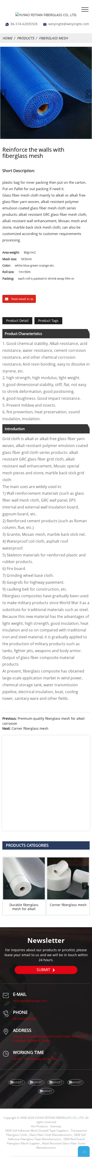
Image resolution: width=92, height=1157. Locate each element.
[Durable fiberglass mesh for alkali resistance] (24, 878)
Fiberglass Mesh (53, 38)
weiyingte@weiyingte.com (68, 24)
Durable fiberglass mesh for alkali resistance (23, 907)
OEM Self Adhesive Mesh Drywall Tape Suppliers (37, 1131)
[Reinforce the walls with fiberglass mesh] (46, 93)
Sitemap (55, 1126)
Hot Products (39, 1126)
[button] (85, 885)
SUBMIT (43, 969)
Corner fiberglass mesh (30, 728)
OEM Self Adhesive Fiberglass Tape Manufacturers (47, 1137)
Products (25, 38)
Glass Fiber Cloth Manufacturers (50, 1135)
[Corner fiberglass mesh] (68, 878)
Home (7, 38)
